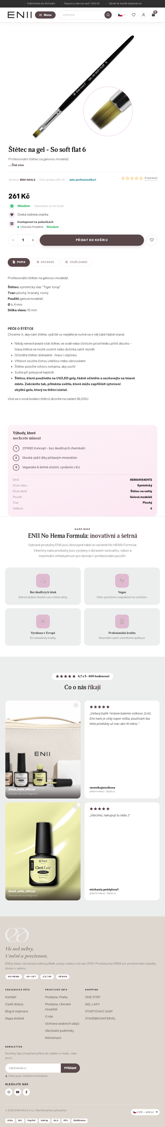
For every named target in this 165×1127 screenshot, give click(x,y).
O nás (49, 1016)
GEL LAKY (92, 1004)
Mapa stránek (14, 1018)
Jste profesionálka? (82, 179)
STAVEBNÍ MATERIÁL (100, 1018)
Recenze (47, 262)
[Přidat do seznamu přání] (151, 240)
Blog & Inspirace (16, 1011)
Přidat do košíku (92, 240)
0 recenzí (151, 178)
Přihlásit (70, 1068)
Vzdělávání (78, 262)
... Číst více (16, 165)
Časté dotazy (14, 1004)
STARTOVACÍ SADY (99, 1011)
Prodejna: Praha (56, 997)
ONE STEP (92, 997)
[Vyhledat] (108, 15)
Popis (21, 262)
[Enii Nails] (20, 14)
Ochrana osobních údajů (62, 1023)
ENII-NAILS (27, 179)
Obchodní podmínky (59, 1030)
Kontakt (10, 997)
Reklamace (53, 1038)
